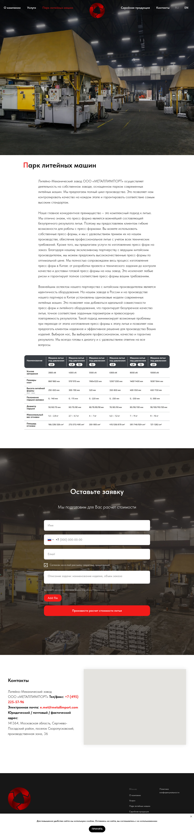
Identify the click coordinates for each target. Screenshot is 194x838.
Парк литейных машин (57, 7)
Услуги (31, 7)
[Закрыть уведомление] (191, 816)
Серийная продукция (135, 7)
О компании (12, 7)
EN (186, 7)
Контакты (163, 7)
